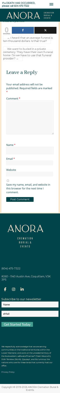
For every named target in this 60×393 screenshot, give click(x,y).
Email (10, 159)
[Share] (23, 30)
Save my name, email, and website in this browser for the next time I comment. (28, 188)
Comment (13, 98)
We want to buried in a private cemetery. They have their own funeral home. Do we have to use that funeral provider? (28, 54)
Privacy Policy (8, 372)
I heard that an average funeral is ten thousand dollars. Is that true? (28, 39)
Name (11, 145)
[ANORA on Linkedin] (22, 289)
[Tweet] (45, 30)
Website (11, 170)
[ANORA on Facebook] (5, 289)
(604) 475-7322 (10, 268)
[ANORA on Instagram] (13, 289)
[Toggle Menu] (51, 4)
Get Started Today (17, 324)
